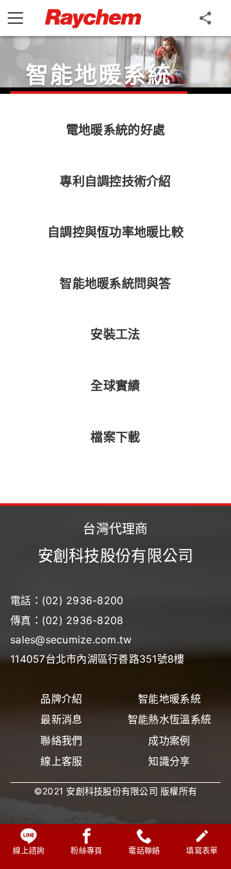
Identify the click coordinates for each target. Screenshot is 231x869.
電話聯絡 (144, 851)
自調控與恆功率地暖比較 (115, 232)
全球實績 (115, 385)
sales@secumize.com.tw (71, 639)
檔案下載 (115, 437)
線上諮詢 (28, 851)
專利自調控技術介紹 (115, 181)
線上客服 (61, 761)
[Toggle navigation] (15, 18)
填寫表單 (202, 851)
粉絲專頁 (86, 851)
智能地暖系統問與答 (115, 283)
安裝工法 (115, 334)
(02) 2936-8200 (83, 600)
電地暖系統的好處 (115, 130)
